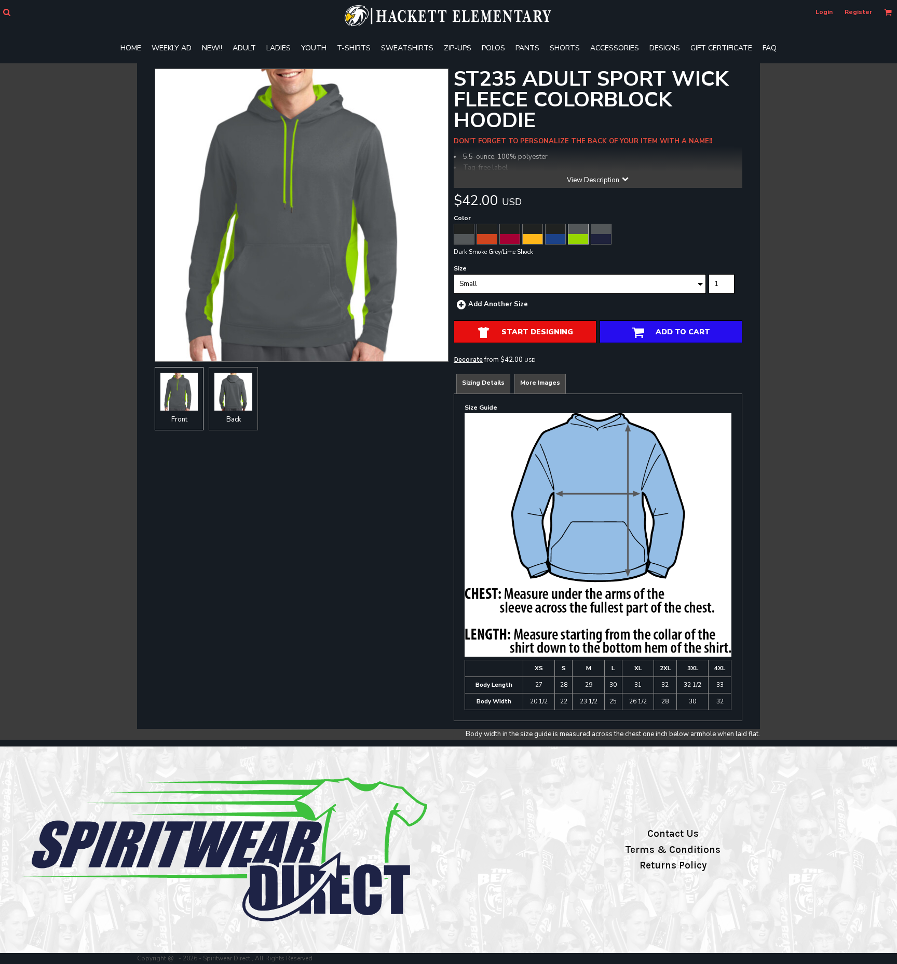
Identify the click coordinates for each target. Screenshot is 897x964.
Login (824, 12)
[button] (6, 12)
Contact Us (673, 833)
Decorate (468, 359)
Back (233, 419)
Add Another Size (498, 304)
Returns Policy (673, 865)
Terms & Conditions (673, 850)
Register (858, 12)
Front (179, 419)
